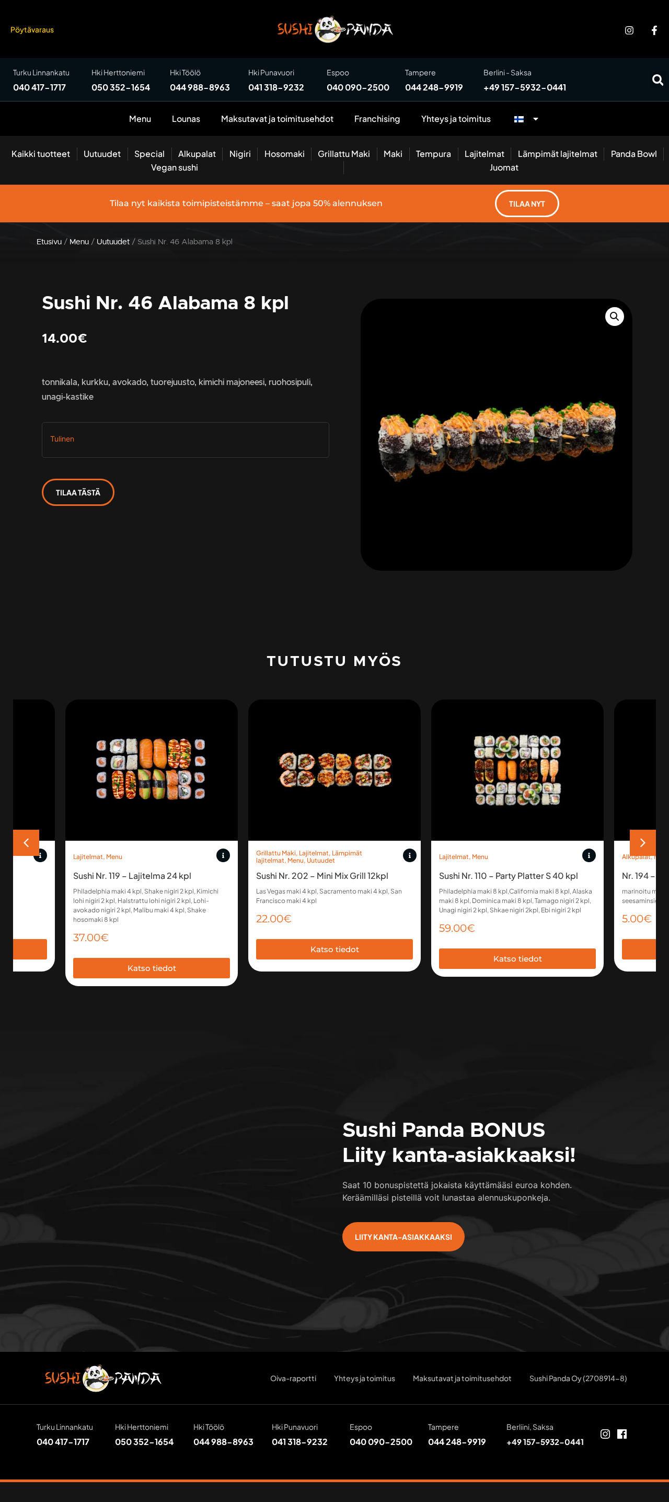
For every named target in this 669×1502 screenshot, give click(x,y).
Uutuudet (102, 153)
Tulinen (62, 438)
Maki (393, 153)
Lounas (186, 118)
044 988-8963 (200, 87)
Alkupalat (197, 153)
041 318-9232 (276, 87)
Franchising (377, 118)
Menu (140, 118)
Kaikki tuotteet (40, 153)
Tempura (433, 153)
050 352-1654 (120, 87)
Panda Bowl (634, 153)
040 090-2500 (358, 87)
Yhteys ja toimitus (456, 118)
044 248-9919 (434, 87)
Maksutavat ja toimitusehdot (277, 118)
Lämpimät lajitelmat (557, 153)
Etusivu (49, 242)
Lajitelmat (484, 153)
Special (149, 153)
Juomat (504, 167)
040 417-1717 (39, 87)
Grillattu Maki (344, 153)
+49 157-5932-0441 (524, 87)
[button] (657, 79)
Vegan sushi (174, 167)
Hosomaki (284, 153)
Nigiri (240, 153)
